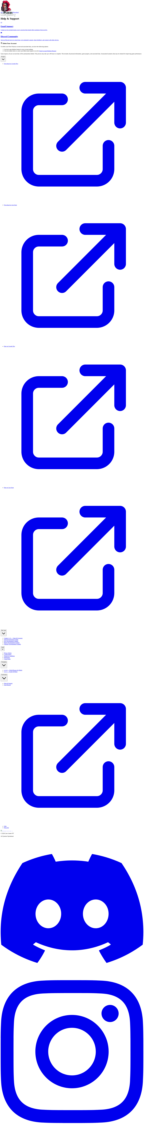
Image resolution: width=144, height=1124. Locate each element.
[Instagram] (72, 1122)
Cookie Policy (8, 654)
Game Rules (7, 659)
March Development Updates (12, 642)
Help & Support (8, 683)
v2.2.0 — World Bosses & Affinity (13, 670)
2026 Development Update (11, 639)
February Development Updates (12, 644)
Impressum (7, 657)
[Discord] (72, 979)
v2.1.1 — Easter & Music (11, 671)
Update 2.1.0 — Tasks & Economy (13, 638)
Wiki (5, 826)
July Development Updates (11, 641)
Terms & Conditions (9, 656)
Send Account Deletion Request (47, 51)
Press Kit (6, 827)
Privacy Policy (8, 653)
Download (16, 12)
